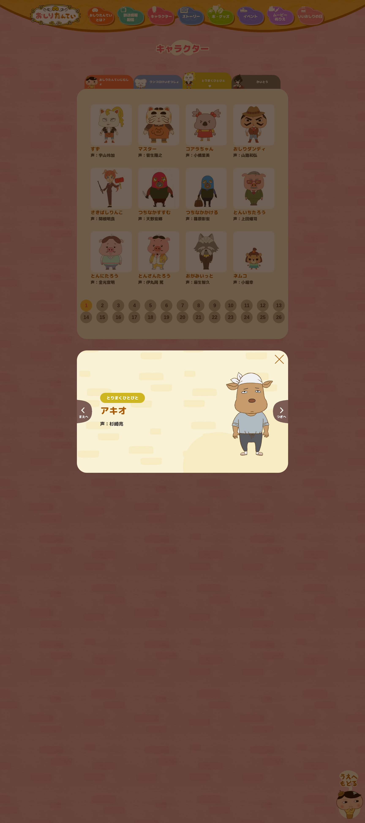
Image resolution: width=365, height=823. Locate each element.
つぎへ (281, 417)
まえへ (83, 417)
